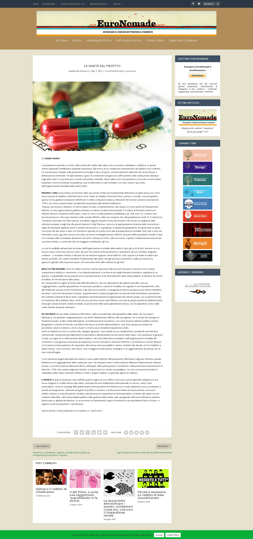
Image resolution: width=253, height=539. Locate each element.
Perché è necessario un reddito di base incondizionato (152, 495)
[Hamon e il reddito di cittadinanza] (51, 477)
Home (36, 3)
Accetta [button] (159, 535)
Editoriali (62, 40)
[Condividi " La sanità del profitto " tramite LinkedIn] (93, 432)
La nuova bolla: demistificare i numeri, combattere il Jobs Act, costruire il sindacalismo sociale (118, 508)
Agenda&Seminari (98, 3)
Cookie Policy (173, 535)
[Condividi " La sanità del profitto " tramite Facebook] (76, 432)
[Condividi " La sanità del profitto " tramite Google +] (88, 432)
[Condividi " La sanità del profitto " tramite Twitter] (82, 432)
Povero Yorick (155, 40)
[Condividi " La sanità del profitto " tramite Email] (99, 432)
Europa (77, 40)
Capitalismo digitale (129, 40)
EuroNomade (48, 3)
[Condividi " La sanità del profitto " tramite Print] (105, 432)
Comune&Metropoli (98, 40)
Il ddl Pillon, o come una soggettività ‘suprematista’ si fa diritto (84, 496)
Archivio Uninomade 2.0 (72, 3)
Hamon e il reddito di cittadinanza (51, 490)
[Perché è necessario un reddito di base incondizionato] (153, 478)
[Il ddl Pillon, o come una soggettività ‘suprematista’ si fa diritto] (85, 478)
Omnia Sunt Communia (183, 40)
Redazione (84, 71)
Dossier (116, 3)
